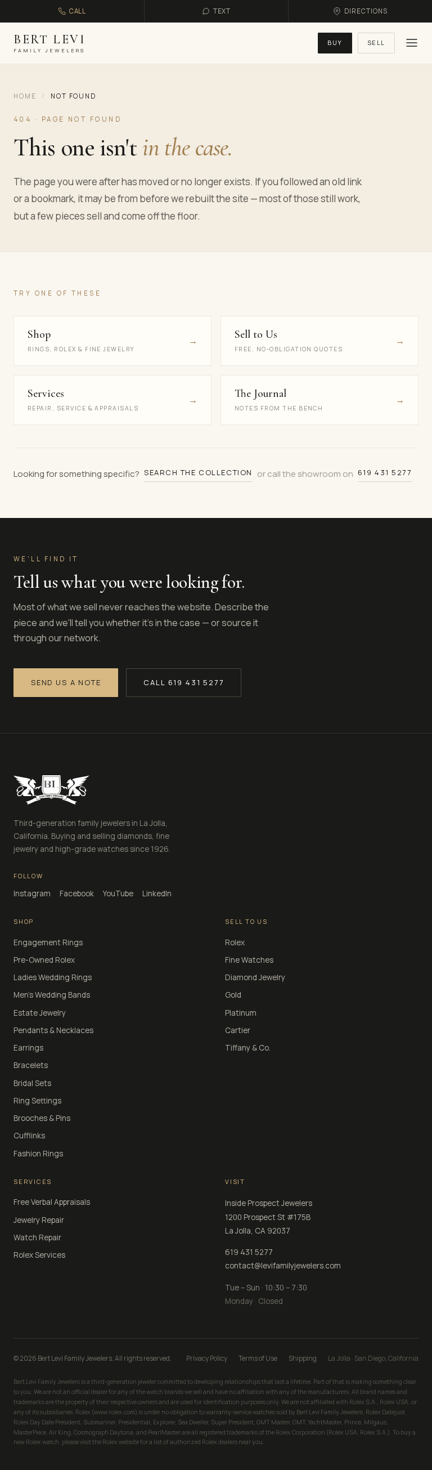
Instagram (32, 893)
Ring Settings (37, 1101)
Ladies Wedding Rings (53, 977)
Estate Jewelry (40, 1013)
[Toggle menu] (410, 43)
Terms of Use (257, 1358)
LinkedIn (157, 893)
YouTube (118, 893)
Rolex (235, 942)
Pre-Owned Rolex (44, 960)
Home (25, 96)
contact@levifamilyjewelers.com (283, 1266)
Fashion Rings (38, 1154)
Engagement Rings (48, 942)
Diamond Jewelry (255, 977)
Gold (233, 995)
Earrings (28, 1048)
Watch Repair (37, 1237)
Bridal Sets (32, 1083)
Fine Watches (249, 960)
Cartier (237, 1030)
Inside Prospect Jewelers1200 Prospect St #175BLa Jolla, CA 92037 (268, 1217)
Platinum (240, 1013)
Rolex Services (39, 1255)
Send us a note (66, 682)
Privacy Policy (206, 1358)
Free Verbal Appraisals (52, 1202)
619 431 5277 (385, 472)
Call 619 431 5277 (183, 682)
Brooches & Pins (42, 1118)
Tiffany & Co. (248, 1048)
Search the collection (198, 472)
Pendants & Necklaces (53, 1030)
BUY (335, 42)
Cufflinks (29, 1136)
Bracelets (31, 1065)
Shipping (303, 1358)
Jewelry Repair (39, 1220)
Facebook (77, 893)
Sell (376, 42)
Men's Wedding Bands (52, 995)
